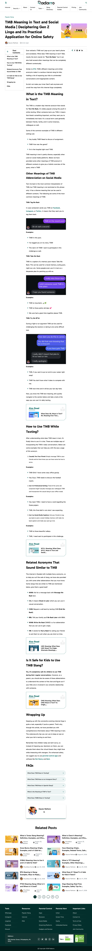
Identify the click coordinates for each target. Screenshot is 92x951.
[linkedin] (44, 812)
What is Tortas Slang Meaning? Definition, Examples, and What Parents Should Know (32, 836)
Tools (40, 8)
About (25, 7)
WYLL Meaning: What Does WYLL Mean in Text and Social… (51, 550)
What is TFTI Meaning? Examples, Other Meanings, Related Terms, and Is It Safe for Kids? (74, 861)
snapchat (8, 921)
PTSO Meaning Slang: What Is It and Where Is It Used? (32, 885)
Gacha (58, 921)
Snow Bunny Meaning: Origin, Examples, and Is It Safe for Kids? (31, 849)
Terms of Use (77, 921)
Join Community (78, 929)
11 (52, 897)
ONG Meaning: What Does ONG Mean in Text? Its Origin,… (50, 703)
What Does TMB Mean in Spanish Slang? (40, 785)
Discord (7, 929)
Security (16, 8)
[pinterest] (77, 50)
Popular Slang (9, 17)
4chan (58, 913)
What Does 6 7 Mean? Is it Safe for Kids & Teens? (74, 873)
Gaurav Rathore (45, 809)
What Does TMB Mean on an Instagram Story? (42, 779)
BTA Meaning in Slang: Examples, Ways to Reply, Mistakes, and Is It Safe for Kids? (32, 873)
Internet (7, 7)
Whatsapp (8, 913)
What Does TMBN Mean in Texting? (38, 798)
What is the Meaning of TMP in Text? (39, 792)
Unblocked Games (61, 925)
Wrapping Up (11, 82)
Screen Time (60, 917)
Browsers (42, 917)
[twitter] (79, 50)
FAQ (23, 921)
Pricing (74, 7)
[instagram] (49, 939)
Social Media (43, 921)
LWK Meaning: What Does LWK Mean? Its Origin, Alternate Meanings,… (50, 648)
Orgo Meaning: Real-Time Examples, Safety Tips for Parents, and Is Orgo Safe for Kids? (73, 885)
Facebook (8, 925)
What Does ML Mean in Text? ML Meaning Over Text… (51, 415)
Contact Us (76, 917)
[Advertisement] (14, 121)
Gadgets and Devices (45, 929)
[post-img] (74, 30)
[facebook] (74, 50)
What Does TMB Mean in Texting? (38, 773)
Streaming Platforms (45, 925)
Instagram (8, 917)
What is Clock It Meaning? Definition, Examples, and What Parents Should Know (74, 836)
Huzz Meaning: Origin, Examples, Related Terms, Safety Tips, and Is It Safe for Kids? (74, 849)
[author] (6, 43)
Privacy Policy (77, 925)
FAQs (8, 86)
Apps (40, 913)
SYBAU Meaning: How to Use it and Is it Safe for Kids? (32, 861)
